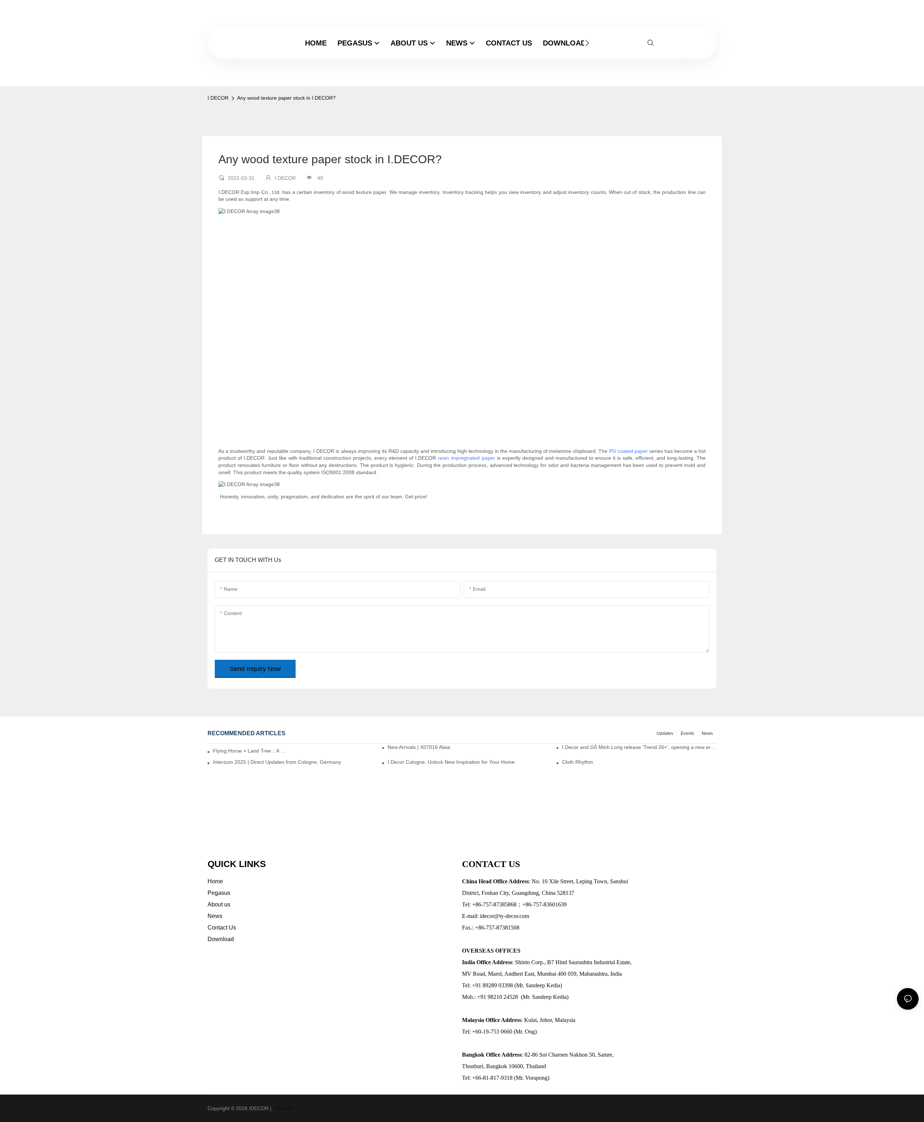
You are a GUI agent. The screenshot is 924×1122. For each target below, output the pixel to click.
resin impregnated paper (466, 458)
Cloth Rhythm (577, 762)
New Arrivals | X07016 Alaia (419, 747)
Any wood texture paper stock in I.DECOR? (286, 98)
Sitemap (283, 1108)
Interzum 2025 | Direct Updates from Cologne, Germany (277, 762)
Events (687, 733)
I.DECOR (218, 98)
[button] (587, 43)
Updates (665, 733)
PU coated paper (628, 451)
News (707, 733)
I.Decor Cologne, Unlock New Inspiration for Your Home (451, 762)
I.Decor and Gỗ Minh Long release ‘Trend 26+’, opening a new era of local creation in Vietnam (639, 747)
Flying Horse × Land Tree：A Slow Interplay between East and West (250, 751)
